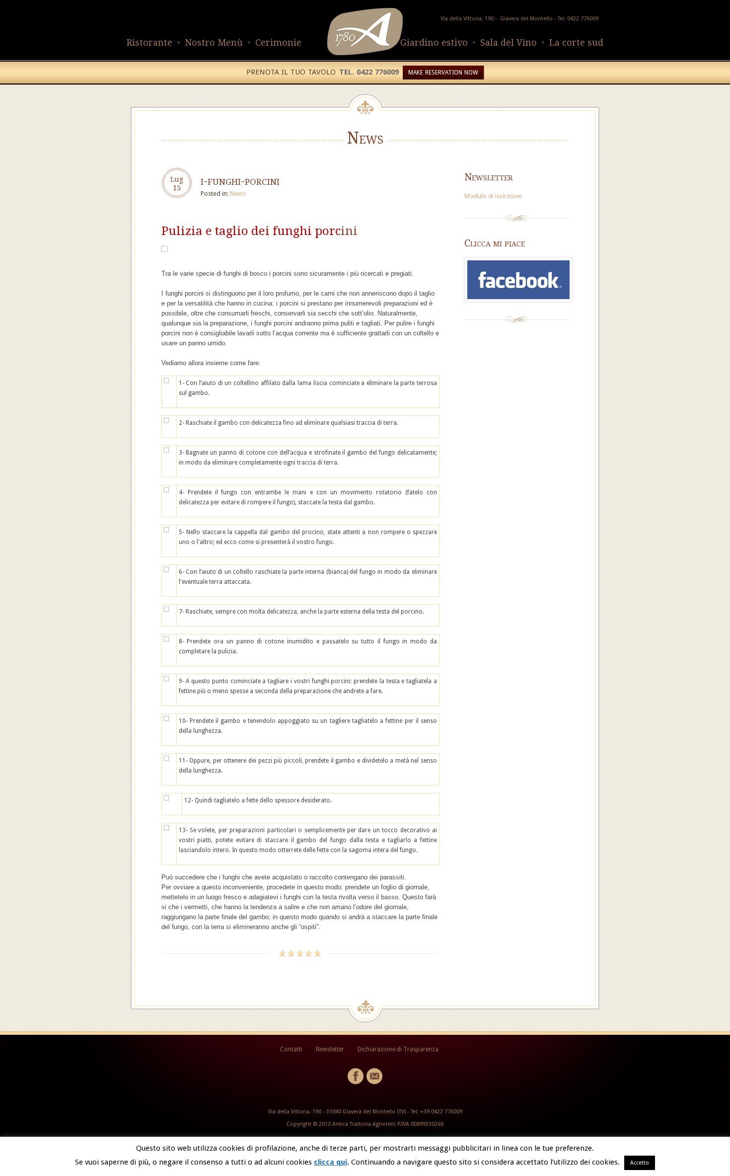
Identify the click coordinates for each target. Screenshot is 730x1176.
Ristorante (149, 42)
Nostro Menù (214, 42)
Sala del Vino (508, 42)
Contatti (291, 1049)
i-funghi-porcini (240, 181)
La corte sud (576, 42)
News (238, 193)
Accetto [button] (639, 1163)
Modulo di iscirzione (493, 196)
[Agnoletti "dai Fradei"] (365, 53)
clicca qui (330, 1162)
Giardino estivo (434, 42)
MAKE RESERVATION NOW (443, 72)
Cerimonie (278, 42)
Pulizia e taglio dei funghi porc (251, 231)
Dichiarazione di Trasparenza (398, 1049)
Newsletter (330, 1049)
